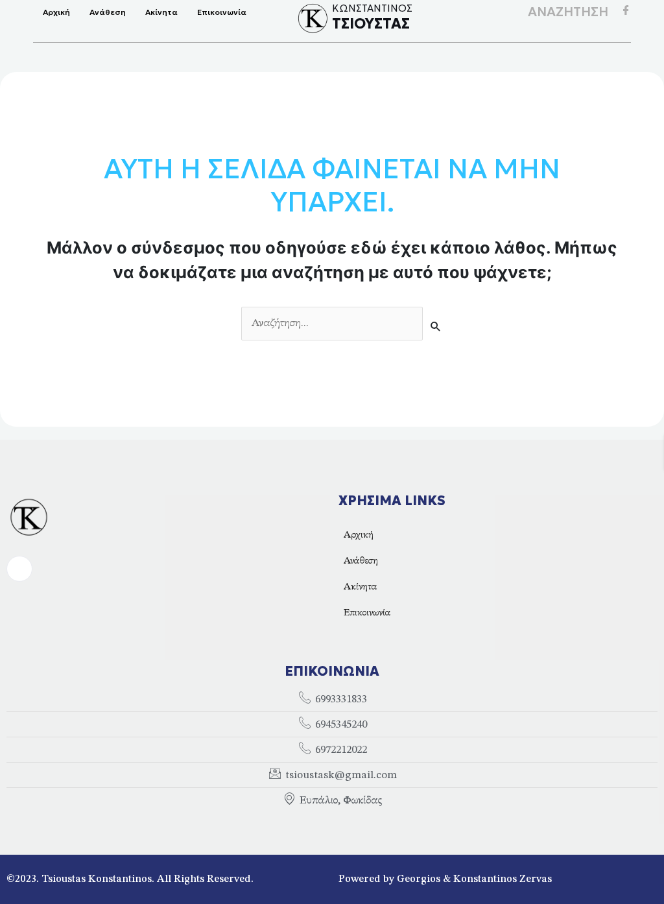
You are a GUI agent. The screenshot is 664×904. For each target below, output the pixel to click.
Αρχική (56, 12)
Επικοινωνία (221, 12)
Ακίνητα (161, 12)
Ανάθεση (107, 12)
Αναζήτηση (568, 11)
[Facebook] (626, 12)
